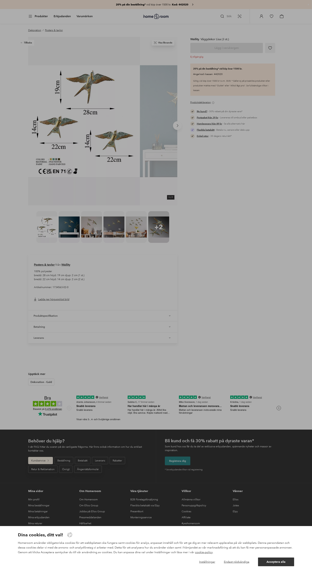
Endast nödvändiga (236, 561)
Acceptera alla (275, 561)
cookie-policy (204, 552)
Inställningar (207, 561)
